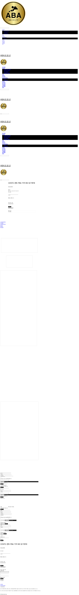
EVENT (3, 30)
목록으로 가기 (2, 523)
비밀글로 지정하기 (3, 522)
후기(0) (1, 225)
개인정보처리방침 (2, 585)
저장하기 (6, 523)
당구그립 (3, 41)
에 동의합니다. (6, 478)
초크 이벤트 (5, 32)
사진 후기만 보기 (4, 485)
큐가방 (3, 35)
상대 (2, 34)
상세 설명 (1, 223)
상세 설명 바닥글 (3, 224)
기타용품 (3, 42)
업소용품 (3, 43)
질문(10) (1, 226)
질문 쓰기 (2, 509)
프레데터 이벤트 (6, 33)
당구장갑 (3, 40)
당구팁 (3, 39)
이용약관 (1, 584)
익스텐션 (3, 36)
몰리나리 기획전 (7, 70)
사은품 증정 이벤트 (7, 69)
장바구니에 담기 (3, 566)
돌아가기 (2, 533)
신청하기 (2, 578)
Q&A (2, 44)
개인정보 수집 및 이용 (3, 478)
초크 (5, 79)
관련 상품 (1, 227)
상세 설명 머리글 (3, 222)
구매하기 (2, 540)
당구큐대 (3, 29)
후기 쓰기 (2, 487)
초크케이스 (5, 38)
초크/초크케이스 (4, 37)
